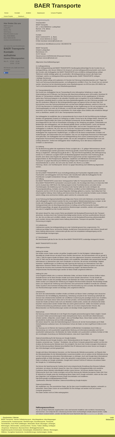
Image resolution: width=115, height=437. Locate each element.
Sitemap (16, 417)
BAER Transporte (57, 5)
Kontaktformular (92, 414)
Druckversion (7, 417)
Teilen (6, 72)
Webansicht (110, 419)
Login (112, 417)
